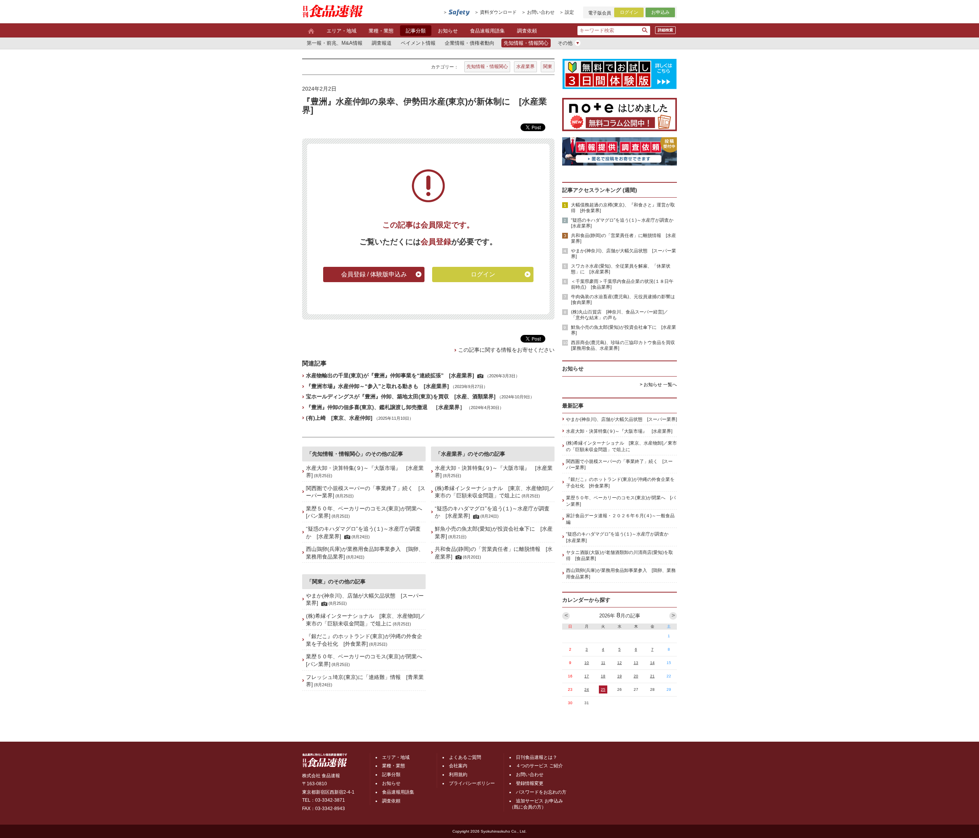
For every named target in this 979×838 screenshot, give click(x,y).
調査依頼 (527, 31)
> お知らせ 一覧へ (658, 384)
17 (586, 676)
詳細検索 (665, 30)
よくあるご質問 (465, 757)
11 (603, 663)
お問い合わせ (541, 12)
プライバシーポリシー (472, 783)
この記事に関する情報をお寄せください (506, 350)
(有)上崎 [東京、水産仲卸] (339, 418)
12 (619, 663)
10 (586, 663)
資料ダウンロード (498, 12)
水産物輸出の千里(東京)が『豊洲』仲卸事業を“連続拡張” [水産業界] (390, 375)
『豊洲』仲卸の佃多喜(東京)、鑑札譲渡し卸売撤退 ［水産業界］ (385, 407)
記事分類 (416, 31)
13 (636, 663)
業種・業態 (381, 31)
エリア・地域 (341, 31)
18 (603, 676)
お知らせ (448, 31)
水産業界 (525, 66)
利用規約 (458, 774)
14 (652, 663)
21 (652, 676)
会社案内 (458, 765)
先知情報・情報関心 (487, 66)
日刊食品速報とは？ (536, 757)
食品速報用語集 (487, 31)
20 (636, 676)
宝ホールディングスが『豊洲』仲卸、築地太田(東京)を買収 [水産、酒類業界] (401, 396)
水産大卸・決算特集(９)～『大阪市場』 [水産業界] (619, 431)
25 (603, 689)
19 (619, 676)
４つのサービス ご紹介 (539, 765)
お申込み (660, 12)
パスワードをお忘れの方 (541, 792)
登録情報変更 (529, 783)
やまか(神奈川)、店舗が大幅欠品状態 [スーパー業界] (621, 419)
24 (586, 689)
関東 (547, 66)
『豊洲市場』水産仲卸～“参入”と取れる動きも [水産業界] (377, 386)
